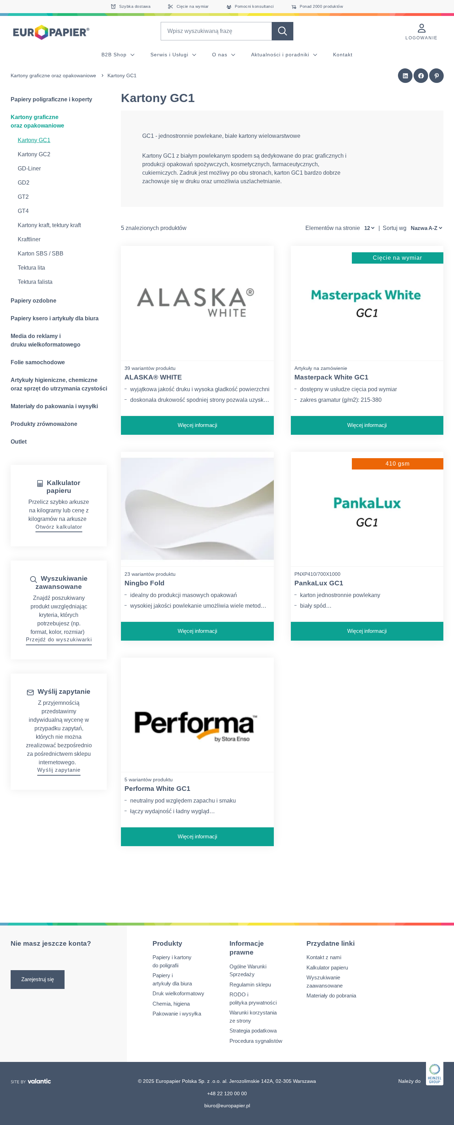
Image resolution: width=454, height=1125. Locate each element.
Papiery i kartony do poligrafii (172, 961)
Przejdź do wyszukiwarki (59, 639)
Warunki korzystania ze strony (253, 1016)
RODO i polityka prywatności (253, 998)
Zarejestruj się (37, 979)
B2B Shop (114, 54)
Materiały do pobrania (331, 995)
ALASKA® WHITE (153, 377)
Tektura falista (35, 282)
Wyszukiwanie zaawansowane (324, 981)
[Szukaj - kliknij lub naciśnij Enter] (282, 31)
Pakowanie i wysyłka (177, 1014)
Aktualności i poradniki (281, 54)
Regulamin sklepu (250, 984)
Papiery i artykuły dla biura (172, 979)
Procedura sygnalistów (255, 1041)
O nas (220, 54)
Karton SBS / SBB (40, 254)
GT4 (23, 211)
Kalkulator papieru (327, 967)
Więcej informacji (197, 425)
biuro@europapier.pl (227, 1105)
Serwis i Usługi (170, 54)
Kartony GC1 (34, 140)
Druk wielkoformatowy (178, 993)
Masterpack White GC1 (331, 377)
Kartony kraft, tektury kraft (49, 225)
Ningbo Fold (144, 583)
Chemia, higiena (171, 1004)
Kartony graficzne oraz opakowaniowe (53, 75)
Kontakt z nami (323, 957)
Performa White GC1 (157, 788)
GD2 (23, 183)
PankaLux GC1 (318, 583)
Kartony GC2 (34, 154)
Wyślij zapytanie (59, 770)
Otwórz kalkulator (58, 527)
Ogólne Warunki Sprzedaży (247, 970)
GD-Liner (29, 168)
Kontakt (343, 54)
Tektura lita (31, 268)
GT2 (23, 197)
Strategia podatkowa (253, 1031)
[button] (405, 76)
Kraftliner (29, 239)
